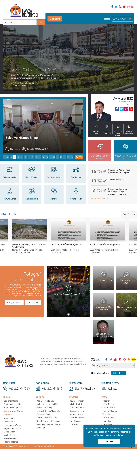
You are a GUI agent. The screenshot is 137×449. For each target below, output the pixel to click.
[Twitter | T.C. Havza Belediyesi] (116, 7)
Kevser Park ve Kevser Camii (25, 84)
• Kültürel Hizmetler (76, 408)
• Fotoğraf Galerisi (109, 411)
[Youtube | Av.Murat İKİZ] (131, 109)
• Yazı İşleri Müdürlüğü (45, 401)
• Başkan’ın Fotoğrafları (12, 408)
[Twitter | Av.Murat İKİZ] (122, 109)
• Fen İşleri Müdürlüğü (45, 408)
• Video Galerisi (107, 414)
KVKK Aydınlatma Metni (44, 446)
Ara (41, 22)
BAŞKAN (6, 397)
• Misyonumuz (9, 422)
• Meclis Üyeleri (9, 432)
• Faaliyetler (106, 421)
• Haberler (105, 401)
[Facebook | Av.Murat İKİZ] (117, 109)
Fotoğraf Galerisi (14, 302)
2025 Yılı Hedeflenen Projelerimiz (28, 244)
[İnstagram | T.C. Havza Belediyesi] (128, 7)
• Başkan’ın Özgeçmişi (12, 404)
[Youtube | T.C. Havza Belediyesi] (120, 7)
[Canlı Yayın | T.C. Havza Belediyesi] (95, 359)
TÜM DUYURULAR (99, 198)
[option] (29, 238)
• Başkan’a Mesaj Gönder (13, 411)
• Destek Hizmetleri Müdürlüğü (48, 421)
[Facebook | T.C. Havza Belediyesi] (112, 7)
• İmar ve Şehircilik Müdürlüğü (48, 411)
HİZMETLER (73, 397)
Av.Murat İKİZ (123, 98)
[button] (124, 435)
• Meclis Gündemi (10, 435)
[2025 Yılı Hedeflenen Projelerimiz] (29, 229)
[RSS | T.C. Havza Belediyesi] (132, 7)
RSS (81, 157)
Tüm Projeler (129, 214)
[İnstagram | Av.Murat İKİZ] (126, 109)
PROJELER (8, 214)
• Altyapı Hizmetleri (76, 414)
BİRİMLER (40, 397)
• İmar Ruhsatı (74, 424)
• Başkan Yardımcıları (12, 428)
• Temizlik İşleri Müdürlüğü (46, 418)
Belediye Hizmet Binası (22, 138)
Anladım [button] (109, 442)
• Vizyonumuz (8, 418)
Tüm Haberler (15, 149)
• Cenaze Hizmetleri (76, 411)
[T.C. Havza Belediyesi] (19, 361)
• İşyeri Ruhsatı (74, 421)
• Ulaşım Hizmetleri (76, 401)
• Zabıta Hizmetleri (76, 418)
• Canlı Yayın (106, 424)
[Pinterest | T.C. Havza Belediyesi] (124, 7)
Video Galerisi (33, 302)
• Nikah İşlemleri (75, 404)
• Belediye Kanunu (10, 438)
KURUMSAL (7, 415)
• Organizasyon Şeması (12, 425)
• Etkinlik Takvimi (108, 408)
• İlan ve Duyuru (107, 404)
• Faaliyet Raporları (10, 442)
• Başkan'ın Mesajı (10, 401)
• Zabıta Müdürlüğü (44, 414)
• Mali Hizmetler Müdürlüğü (47, 404)
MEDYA (104, 397)
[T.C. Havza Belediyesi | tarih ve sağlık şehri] (24, 10)
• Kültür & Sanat (107, 418)
